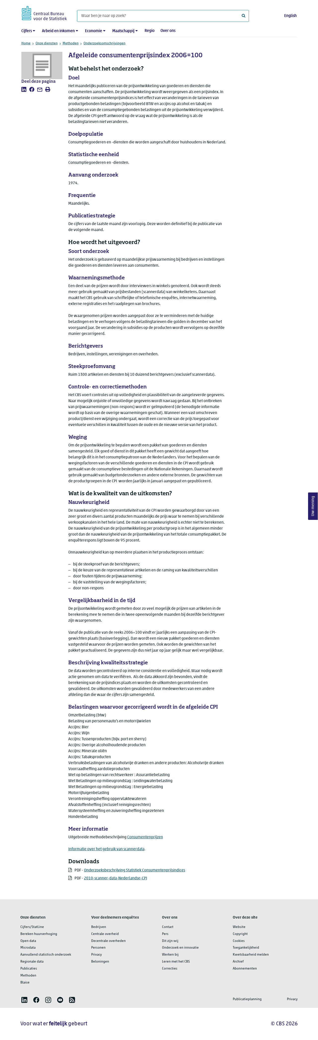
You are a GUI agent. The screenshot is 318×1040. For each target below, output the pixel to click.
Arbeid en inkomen (58, 31)
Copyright (240, 934)
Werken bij (170, 954)
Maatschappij (123, 31)
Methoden (71, 43)
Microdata (28, 947)
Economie (93, 31)
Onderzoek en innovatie (180, 947)
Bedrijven (98, 927)
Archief (238, 961)
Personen (98, 947)
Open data (28, 941)
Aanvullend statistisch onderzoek (45, 954)
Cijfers (26, 31)
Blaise (25, 982)
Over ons (167, 31)
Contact (167, 927)
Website (239, 927)
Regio (150, 31)
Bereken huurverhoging (38, 934)
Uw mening (313, 506)
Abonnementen (245, 968)
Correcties (169, 968)
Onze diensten (47, 43)
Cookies (239, 941)
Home (26, 43)
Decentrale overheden (108, 941)
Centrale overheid (105, 934)
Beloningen (100, 961)
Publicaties (28, 968)
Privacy (96, 954)
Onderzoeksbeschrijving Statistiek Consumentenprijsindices (134, 870)
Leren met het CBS (176, 961)
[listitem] (24, 89)
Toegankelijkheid (246, 947)
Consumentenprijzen (145, 837)
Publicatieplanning (247, 999)
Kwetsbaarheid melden (251, 954)
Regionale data (31, 961)
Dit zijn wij (170, 941)
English (290, 16)
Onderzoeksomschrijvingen (104, 43)
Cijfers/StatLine (32, 927)
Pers (165, 934)
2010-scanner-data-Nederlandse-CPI (115, 878)
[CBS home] (44, 12)
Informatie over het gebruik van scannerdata (106, 849)
